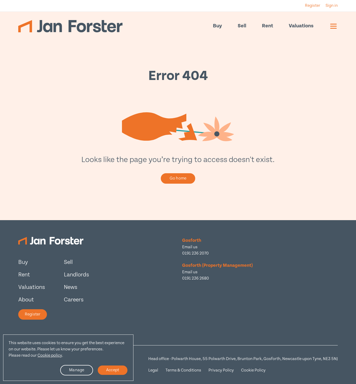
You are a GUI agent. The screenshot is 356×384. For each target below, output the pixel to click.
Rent (267, 26)
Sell (242, 26)
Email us (190, 247)
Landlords (76, 274)
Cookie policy (50, 355)
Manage (76, 370)
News (70, 287)
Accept (112, 370)
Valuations (301, 26)
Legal (153, 370)
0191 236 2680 (195, 278)
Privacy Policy (221, 370)
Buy (217, 26)
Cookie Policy (253, 370)
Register (32, 314)
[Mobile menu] (333, 26)
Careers (74, 299)
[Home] (70, 26)
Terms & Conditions (183, 370)
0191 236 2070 (195, 253)
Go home (178, 178)
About (26, 299)
